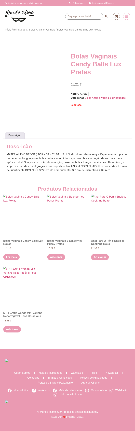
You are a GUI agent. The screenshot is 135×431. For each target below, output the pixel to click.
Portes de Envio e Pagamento (55, 382)
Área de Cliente (90, 382)
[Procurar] (106, 16)
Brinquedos (20, 29)
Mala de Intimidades (50, 372)
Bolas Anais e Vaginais (42, 29)
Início (8, 29)
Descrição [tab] (14, 135)
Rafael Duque (76, 417)
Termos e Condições (60, 377)
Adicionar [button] (56, 257)
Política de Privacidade (93, 377)
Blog (94, 372)
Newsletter (112, 372)
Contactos (33, 377)
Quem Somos (22, 372)
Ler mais (11, 257)
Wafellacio (77, 372)
